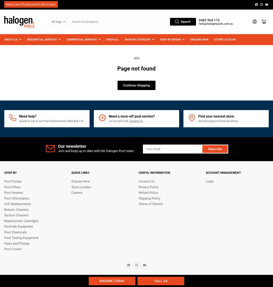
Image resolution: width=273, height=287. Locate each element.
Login (210, 181)
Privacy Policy (148, 187)
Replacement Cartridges (21, 221)
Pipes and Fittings (17, 243)
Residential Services (42, 39)
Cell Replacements (17, 204)
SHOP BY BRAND (170, 39)
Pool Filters (12, 187)
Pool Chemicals (15, 232)
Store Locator (224, 39)
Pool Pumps (13, 181)
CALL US (160, 281)
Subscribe (215, 149)
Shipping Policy (149, 198)
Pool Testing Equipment (21, 238)
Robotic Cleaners (16, 210)
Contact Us (136, 121)
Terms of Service (151, 204)
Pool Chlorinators (16, 198)
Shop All (112, 39)
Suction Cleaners (16, 215)
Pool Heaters (13, 193)
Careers (77, 193)
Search (185, 22)
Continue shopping (136, 85)
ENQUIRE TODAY (112, 281)
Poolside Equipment (18, 226)
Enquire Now (199, 39)
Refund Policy (148, 193)
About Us (11, 39)
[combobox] (132, 21)
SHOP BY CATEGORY (138, 39)
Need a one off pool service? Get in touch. (31, 4)
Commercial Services (81, 39)
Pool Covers (13, 249)
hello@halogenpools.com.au (216, 23)
